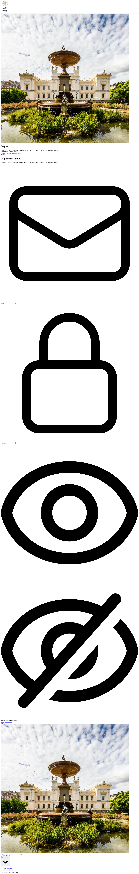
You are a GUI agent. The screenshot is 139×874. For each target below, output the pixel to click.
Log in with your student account (9, 151)
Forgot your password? (6, 722)
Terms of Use (10, 854)
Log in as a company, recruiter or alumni (11, 153)
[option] (71, 868)
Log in (2, 723)
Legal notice (4, 854)
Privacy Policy (18, 854)
